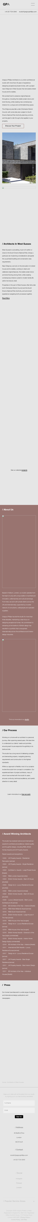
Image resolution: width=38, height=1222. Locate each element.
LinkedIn (19, 1182)
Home (4, 1082)
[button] (6, 298)
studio (27, 719)
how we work (26, 794)
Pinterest (19, 1178)
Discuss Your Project (13, 126)
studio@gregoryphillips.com (28, 11)
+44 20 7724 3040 (11, 11)
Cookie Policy (15, 1214)
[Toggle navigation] (33, 4)
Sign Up (19, 1116)
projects (24, 470)
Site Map (24, 1214)
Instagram (19, 1173)
